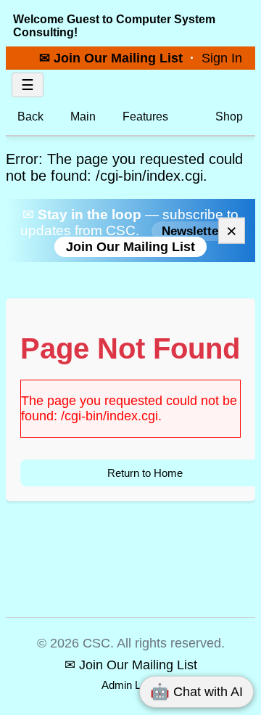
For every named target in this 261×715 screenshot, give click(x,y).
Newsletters (196, 231)
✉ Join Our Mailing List (112, 57)
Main (83, 116)
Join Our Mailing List (130, 247)
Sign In (222, 57)
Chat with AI (196, 691)
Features (145, 116)
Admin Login (131, 685)
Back (30, 116)
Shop (227, 116)
